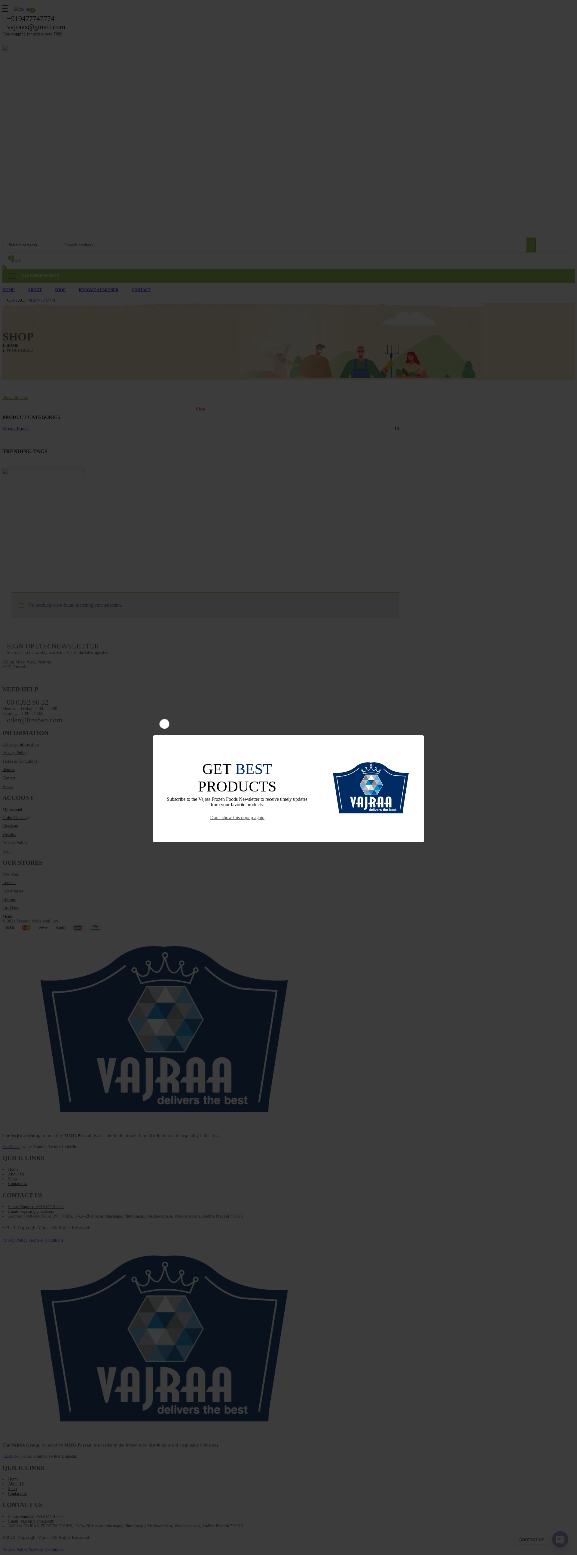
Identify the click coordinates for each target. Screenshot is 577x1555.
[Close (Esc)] (164, 724)
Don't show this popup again (237, 817)
